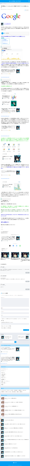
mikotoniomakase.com (4, 353)
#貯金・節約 (14, 391)
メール (2, 311)
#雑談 (2, 384)
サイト (2, 315)
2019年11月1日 (4, 276)
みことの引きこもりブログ (15, 1)
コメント (3, 297)
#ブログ (6, 248)
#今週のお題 (3, 374)
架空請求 (21, 391)
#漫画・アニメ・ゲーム (5, 381)
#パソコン (3, 370)
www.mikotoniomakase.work (5, 77)
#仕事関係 (20, 390)
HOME (15, 462)
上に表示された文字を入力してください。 (7, 322)
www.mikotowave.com (4, 363)
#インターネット (3, 390)
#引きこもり (3, 377)
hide (7, 33)
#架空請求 (3, 379)
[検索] (15, 342)
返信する (27, 272)
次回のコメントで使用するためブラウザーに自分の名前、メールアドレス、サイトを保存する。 (14, 318)
